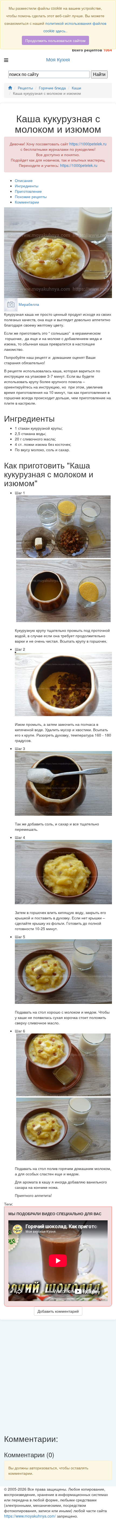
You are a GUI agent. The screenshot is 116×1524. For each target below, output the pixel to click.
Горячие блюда (52, 87)
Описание (24, 180)
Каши (76, 87)
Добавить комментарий (58, 1311)
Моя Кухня (58, 59)
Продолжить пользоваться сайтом (55, 40)
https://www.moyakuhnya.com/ (30, 1516)
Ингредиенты (26, 185)
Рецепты (25, 87)
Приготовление (28, 191)
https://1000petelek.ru (88, 143)
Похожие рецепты (31, 196)
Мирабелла (29, 304)
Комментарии (27, 202)
